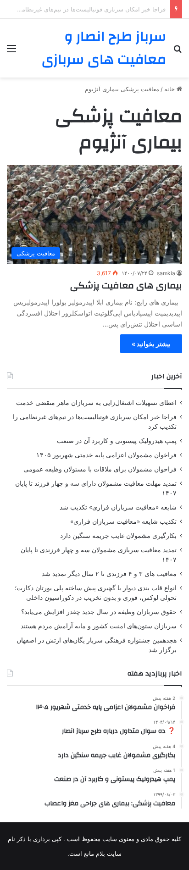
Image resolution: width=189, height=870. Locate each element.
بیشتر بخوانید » (151, 344)
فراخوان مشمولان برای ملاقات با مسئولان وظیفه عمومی (100, 469)
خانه (170, 89)
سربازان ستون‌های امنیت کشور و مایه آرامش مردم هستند (99, 626)
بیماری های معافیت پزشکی (126, 285)
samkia (166, 273)
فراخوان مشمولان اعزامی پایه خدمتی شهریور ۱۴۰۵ (106, 455)
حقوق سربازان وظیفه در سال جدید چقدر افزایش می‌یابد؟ (99, 611)
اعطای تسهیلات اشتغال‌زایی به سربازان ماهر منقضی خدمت (96, 402)
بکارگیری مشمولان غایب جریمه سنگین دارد (118, 535)
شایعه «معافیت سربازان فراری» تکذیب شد (118, 507)
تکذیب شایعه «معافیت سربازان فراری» (123, 521)
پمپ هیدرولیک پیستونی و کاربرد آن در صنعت (117, 440)
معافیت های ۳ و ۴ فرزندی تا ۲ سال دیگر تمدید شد (109, 573)
